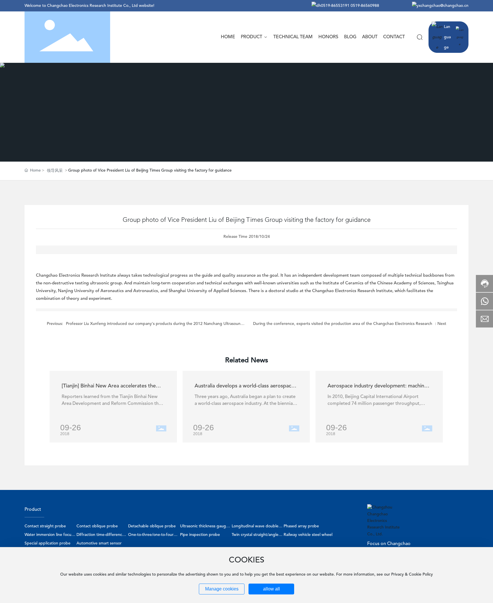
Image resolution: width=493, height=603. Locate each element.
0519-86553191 (335, 6)
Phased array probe (301, 526)
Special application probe (47, 543)
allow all (271, 588)
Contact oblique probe (97, 526)
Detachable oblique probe (152, 526)
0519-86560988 (365, 6)
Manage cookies (222, 588)
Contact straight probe (45, 526)
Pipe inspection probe (200, 535)
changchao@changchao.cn (444, 6)
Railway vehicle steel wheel (308, 535)
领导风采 (55, 171)
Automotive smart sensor (99, 543)
